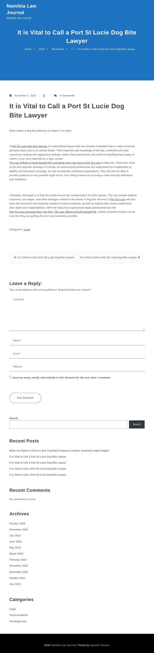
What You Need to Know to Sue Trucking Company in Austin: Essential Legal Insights (59, 450)
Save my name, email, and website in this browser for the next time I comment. (62, 377)
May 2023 (15, 547)
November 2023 (18, 529)
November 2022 (18, 572)
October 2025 (17, 523)
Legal (27, 229)
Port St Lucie (117, 199)
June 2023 (15, 541)
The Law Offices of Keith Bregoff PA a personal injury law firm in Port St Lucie (54, 162)
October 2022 (17, 578)
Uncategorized (17, 621)
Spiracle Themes (100, 645)
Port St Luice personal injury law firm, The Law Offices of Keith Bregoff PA (52, 211)
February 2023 (17, 559)
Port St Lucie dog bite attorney (30, 146)
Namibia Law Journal (21, 9)
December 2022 (18, 565)
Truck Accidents (18, 615)
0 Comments (67, 95)
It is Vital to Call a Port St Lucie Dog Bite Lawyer (66, 110)
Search (13, 418)
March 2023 (16, 553)
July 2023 (15, 535)
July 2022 (15, 584)
